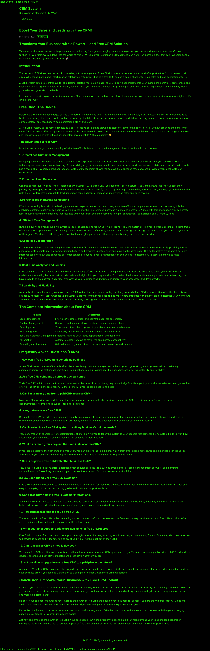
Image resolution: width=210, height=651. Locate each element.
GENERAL (27, 18)
